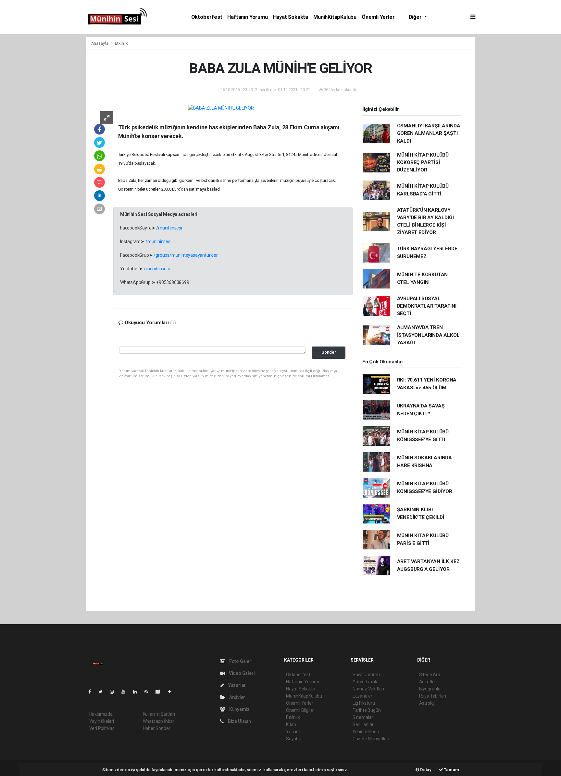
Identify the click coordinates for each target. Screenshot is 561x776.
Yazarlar (236, 685)
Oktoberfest (206, 17)
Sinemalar (363, 717)
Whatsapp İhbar (158, 721)
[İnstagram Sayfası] (114, 691)
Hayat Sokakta (290, 17)
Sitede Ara (429, 674)
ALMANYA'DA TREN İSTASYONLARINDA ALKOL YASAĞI (428, 335)
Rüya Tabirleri (432, 696)
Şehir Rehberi (366, 731)
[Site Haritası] (160, 691)
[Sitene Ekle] (172, 691)
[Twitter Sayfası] (103, 691)
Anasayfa (100, 43)
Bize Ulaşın (239, 721)
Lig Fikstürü (364, 703)
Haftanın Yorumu (247, 17)
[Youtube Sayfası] (126, 691)
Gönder (328, 352)
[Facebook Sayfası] (92, 691)
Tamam (451, 769)
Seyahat (294, 738)
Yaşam (293, 731)
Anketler (427, 681)
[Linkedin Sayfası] (137, 691)
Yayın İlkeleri (101, 721)
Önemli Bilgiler (300, 710)
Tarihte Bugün (367, 710)
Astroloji (427, 703)
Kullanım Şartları (159, 714)
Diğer (416, 17)
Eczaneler (362, 696)
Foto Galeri (240, 661)
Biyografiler (430, 688)
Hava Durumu (366, 674)
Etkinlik (121, 43)
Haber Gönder (156, 728)
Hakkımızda (101, 714)
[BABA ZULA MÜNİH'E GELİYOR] (221, 108)
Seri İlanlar (363, 724)
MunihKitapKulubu (334, 17)
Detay (425, 769)
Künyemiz (239, 709)
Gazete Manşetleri (371, 738)
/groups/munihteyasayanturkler (186, 255)
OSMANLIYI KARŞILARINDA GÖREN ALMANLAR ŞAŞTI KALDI (428, 133)
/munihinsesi (169, 227)
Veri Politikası (102, 728)
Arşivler (236, 697)
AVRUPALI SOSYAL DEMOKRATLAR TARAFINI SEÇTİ (426, 306)
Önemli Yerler (378, 17)
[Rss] (148, 691)
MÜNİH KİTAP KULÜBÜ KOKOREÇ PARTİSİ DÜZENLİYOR (423, 162)
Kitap (291, 724)
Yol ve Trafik (365, 681)
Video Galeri (241, 673)
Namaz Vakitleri (368, 688)
